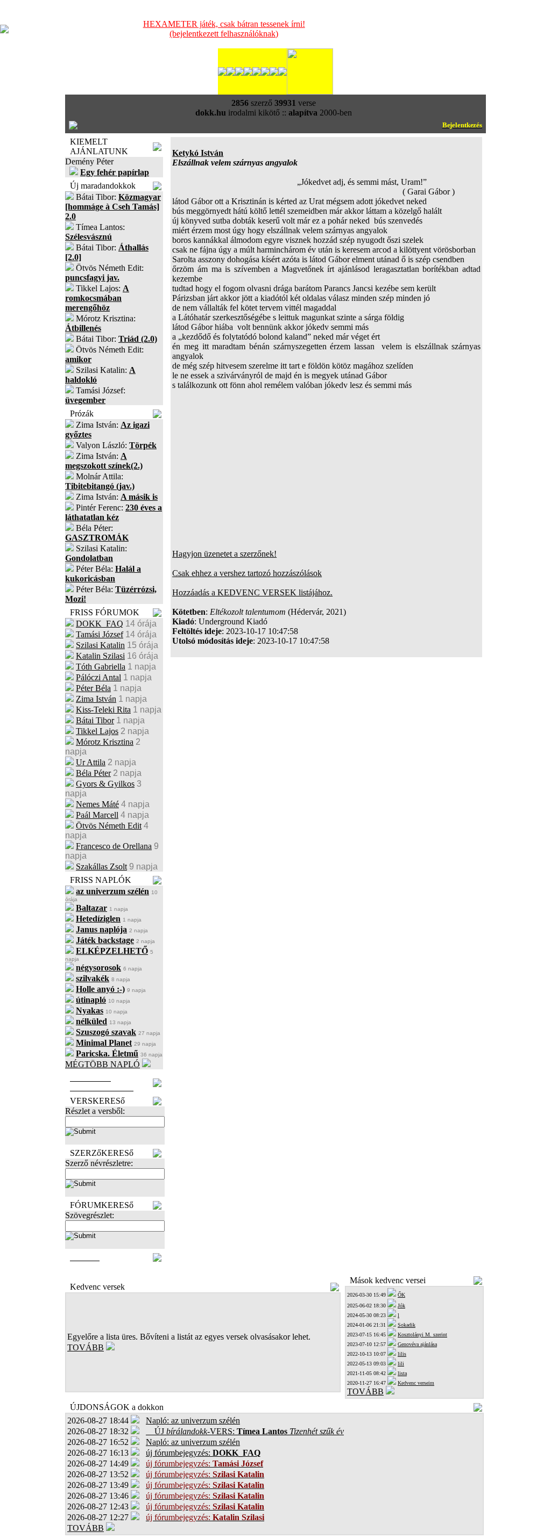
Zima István (96, 698)
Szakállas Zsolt (101, 866)
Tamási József (99, 634)
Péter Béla (93, 688)
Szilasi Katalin (100, 645)
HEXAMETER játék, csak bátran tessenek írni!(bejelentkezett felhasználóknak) (224, 28)
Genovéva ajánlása (417, 1344)
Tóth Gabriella (100, 666)
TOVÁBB (85, 1347)
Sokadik (406, 1325)
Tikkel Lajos (97, 731)
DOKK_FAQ (99, 623)
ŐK (401, 1295)
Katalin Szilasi (100, 655)
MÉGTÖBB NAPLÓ (102, 1064)
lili (401, 1364)
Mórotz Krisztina (104, 741)
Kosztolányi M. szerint (422, 1334)
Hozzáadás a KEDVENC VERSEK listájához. (252, 592)
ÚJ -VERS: (245, 1431)
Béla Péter (93, 773)
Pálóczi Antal (98, 677)
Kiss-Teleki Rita (103, 709)
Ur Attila (90, 762)
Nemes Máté (97, 804)
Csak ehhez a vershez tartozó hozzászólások (247, 573)
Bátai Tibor (95, 720)
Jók (401, 1305)
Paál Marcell (97, 814)
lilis (402, 1354)
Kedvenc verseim (416, 1383)
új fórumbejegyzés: (203, 1452)
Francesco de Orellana (114, 846)
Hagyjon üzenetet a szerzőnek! (224, 553)
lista (402, 1373)
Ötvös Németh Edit (109, 825)
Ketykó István (197, 152)
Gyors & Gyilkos (105, 783)
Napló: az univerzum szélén (193, 1420)
